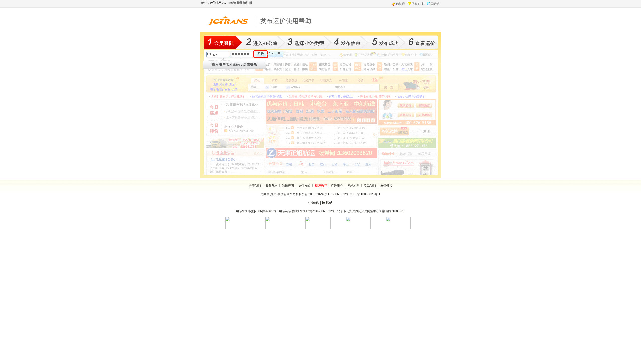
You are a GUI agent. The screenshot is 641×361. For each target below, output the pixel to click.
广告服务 (337, 185)
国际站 (434, 4)
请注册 (247, 3)
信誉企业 (418, 4)
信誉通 (400, 4)
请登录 (237, 3)
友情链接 (386, 185)
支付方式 (304, 185)
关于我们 (255, 185)
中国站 (313, 203)
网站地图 (353, 185)
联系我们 (370, 185)
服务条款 (271, 185)
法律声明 (288, 185)
